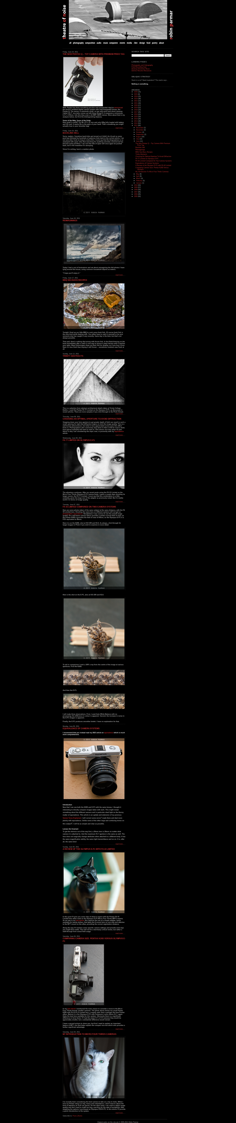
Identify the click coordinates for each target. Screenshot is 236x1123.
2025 (136, 94)
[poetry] (154, 42)
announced (118, 108)
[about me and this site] (161, 42)
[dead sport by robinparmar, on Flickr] (94, 183)
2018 (136, 110)
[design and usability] (142, 42)
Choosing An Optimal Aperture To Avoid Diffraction (92, 419)
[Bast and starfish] (94, 882)
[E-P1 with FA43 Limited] (94, 701)
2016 (136, 114)
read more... (120, 128)
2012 (136, 123)
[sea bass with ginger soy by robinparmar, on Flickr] (94, 306)
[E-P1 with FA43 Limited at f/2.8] (94, 628)
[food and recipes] (148, 42)
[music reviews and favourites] (105, 42)
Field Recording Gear (139, 67)
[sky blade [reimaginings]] (94, 244)
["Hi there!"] (94, 1068)
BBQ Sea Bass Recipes (75, 280)
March (138, 178)
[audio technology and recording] (99, 42)
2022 (136, 101)
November (140, 130)
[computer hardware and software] (114, 42)
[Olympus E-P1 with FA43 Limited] (94, 768)
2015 (136, 116)
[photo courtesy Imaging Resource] (94, 81)
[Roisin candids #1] (94, 466)
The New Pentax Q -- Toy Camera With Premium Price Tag (94, 54)
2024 (136, 96)
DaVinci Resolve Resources (141, 71)
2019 (136, 107)
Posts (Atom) (77, 1116)
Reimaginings (70, 220)
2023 (136, 98)
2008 (136, 189)
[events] (122, 42)
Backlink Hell (71, 133)
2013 (136, 121)
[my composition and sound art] (90, 42)
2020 (136, 105)
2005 (136, 196)
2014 (136, 119)
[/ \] (94, 381)
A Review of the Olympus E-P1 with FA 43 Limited (89, 849)
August (139, 137)
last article (80, 920)
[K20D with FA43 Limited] (94, 677)
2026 (136, 92)
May (138, 174)
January (139, 183)
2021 (136, 103)
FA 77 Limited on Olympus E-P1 (79, 440)
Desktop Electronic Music (141, 69)
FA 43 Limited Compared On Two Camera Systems (89, 507)
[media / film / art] (129, 42)
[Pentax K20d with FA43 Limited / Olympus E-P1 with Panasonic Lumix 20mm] (94, 974)
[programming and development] (136, 42)
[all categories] (70, 42)
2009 (136, 187)
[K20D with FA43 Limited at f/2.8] (94, 559)
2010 (136, 185)
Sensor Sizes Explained (72, 818)
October (139, 132)
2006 (136, 194)
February (139, 181)
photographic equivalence (72, 514)
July (138, 139)
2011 (136, 125)
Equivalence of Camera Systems (81, 728)
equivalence (119, 431)
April (138, 176)
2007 (136, 192)
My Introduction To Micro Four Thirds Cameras (89, 1034)
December (140, 128)
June (138, 141)
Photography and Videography (142, 65)
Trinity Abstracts (73, 356)
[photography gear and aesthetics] (78, 42)
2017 (136, 112)
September (140, 134)
